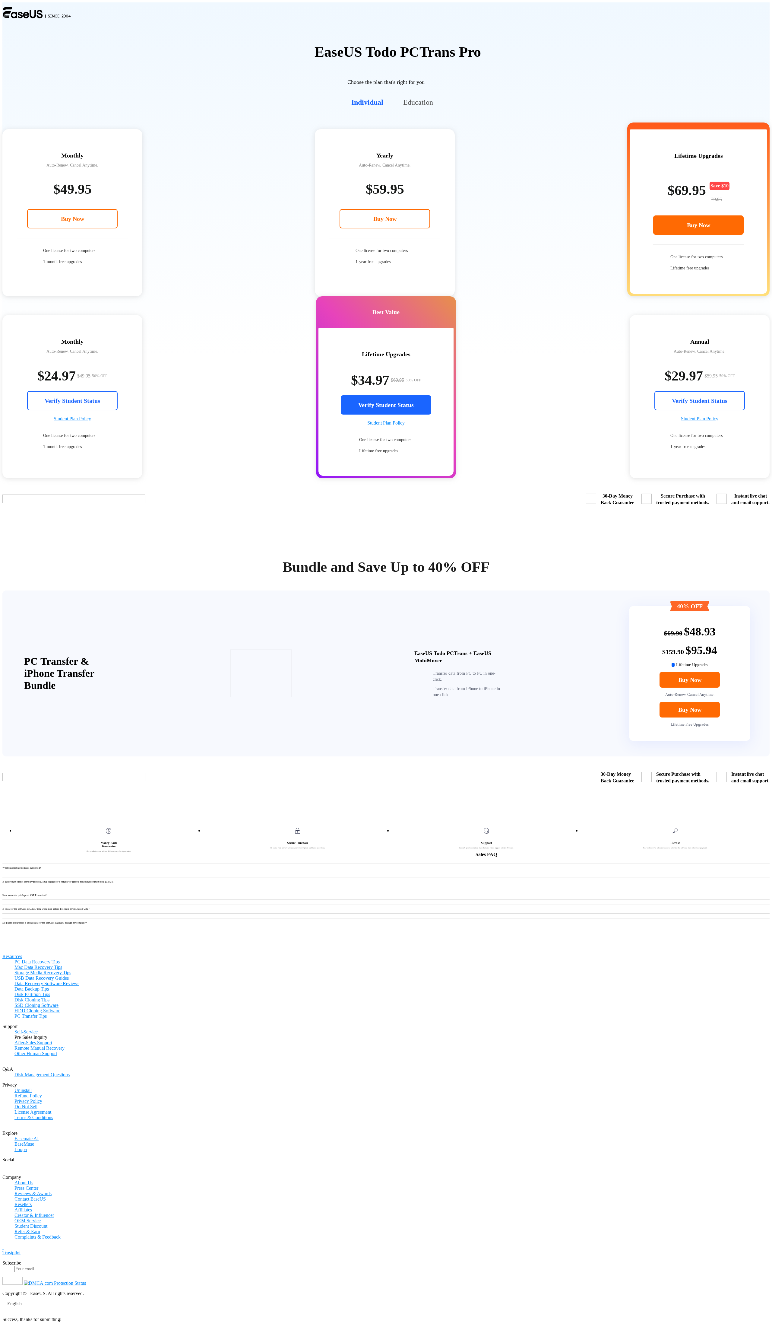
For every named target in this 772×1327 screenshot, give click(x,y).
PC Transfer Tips (30, 1016)
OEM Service (27, 1220)
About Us (23, 1182)
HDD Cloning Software (37, 1010)
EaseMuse (24, 1144)
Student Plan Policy (72, 418)
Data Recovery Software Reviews (46, 983)
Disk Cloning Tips (31, 999)
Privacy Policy (28, 1101)
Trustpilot (11, 1252)
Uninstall (23, 1090)
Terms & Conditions (33, 1117)
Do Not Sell (25, 1106)
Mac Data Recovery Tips (38, 967)
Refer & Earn (27, 1231)
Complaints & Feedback (37, 1236)
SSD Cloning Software (36, 1005)
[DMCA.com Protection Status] (55, 1283)
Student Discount (30, 1226)
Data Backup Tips (31, 988)
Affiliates (23, 1209)
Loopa (20, 1149)
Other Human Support (35, 1053)
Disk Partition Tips (32, 994)
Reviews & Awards (33, 1193)
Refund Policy (28, 1095)
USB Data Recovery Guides (41, 978)
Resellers (23, 1204)
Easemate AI (26, 1138)
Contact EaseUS (30, 1198)
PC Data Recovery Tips (37, 961)
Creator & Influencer (34, 1215)
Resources (12, 956)
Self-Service (26, 1031)
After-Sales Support (33, 1042)
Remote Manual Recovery (39, 1048)
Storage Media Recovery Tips (42, 972)
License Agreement (32, 1112)
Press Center (26, 1188)
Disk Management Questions (42, 1074)
